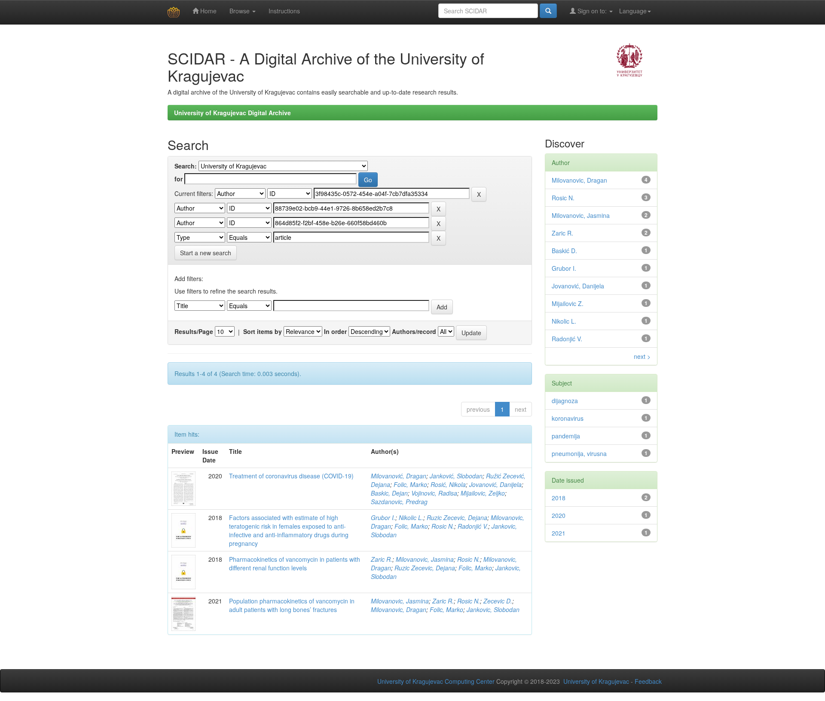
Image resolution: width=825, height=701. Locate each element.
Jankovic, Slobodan (493, 609)
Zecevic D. (497, 601)
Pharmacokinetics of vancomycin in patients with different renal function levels (294, 563)
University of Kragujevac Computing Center (436, 681)
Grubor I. (383, 517)
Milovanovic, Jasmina (425, 559)
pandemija (566, 436)
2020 (558, 515)
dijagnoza (565, 400)
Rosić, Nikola (448, 484)
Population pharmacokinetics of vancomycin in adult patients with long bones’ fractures (291, 605)
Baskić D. (564, 250)
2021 (558, 533)
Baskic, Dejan (389, 493)
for (178, 178)
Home (208, 10)
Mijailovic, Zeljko (483, 493)
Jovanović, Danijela (495, 484)
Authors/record (414, 331)
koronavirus (568, 418)
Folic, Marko (410, 484)
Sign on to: (592, 10)
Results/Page (193, 331)
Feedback (648, 681)
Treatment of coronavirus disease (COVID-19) (291, 475)
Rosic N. (442, 526)
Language (633, 10)
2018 (558, 497)
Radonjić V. (473, 526)
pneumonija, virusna (579, 453)
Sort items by (262, 331)
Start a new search (205, 252)
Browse (240, 10)
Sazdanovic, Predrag (399, 501)
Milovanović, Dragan (398, 475)
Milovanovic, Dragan (398, 609)
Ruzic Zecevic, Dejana (457, 517)
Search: (185, 166)
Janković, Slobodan (456, 475)
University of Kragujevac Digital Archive (232, 112)
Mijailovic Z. (568, 303)
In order (335, 331)
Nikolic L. (411, 517)
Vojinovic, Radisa (434, 493)
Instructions (284, 10)
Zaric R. (381, 559)
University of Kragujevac (596, 681)
